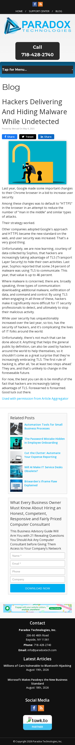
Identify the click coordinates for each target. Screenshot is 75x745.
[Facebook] (34, 4)
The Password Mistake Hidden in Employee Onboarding (44, 440)
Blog (59, 11)
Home (19, 11)
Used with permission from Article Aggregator (35, 398)
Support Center (39, 11)
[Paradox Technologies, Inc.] (37, 25)
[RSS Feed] (40, 4)
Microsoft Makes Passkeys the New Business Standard (37, 681)
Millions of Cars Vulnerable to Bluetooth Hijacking (37, 665)
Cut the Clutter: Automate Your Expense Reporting (42, 455)
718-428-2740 (37, 54)
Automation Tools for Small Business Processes (43, 426)
